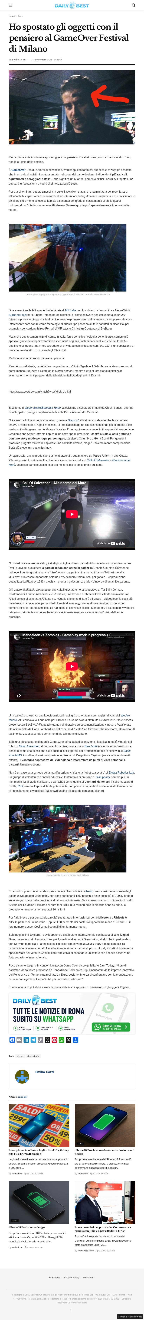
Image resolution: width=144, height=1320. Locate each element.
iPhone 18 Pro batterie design (27, 1227)
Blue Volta (91, 746)
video (20, 1056)
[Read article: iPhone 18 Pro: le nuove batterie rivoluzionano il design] (105, 1125)
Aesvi (88, 891)
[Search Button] (133, 5)
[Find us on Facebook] (71, 1310)
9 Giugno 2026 (106, 1250)
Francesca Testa (86, 1250)
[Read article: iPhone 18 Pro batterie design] (39, 1202)
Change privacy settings (130, 1316)
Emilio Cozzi (18, 59)
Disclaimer (88, 1277)
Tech (20, 16)
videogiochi (33, 1056)
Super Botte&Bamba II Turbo (43, 407)
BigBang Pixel (18, 314)
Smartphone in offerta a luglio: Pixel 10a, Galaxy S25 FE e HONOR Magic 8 (39, 1152)
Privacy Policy (71, 1277)
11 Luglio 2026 (34, 1173)
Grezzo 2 (73, 420)
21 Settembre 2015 (42, 59)
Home (12, 16)
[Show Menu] (10, 5)
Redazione (17, 1173)
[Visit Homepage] (72, 5)
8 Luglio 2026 (100, 1173)
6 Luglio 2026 (34, 1247)
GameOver (18, 169)
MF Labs (70, 310)
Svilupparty (103, 777)
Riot (20, 786)
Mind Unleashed (29, 746)
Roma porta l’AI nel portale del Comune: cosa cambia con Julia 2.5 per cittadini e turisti (103, 1229)
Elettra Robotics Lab (121, 772)
